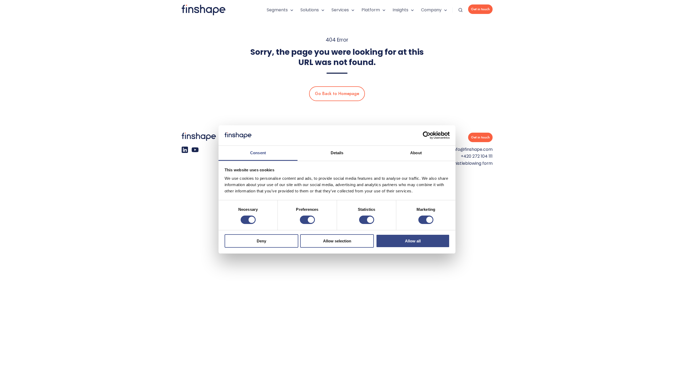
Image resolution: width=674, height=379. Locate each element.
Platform (370, 10)
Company (431, 10)
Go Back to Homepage (337, 94)
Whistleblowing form (471, 163)
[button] (460, 10)
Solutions (309, 10)
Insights (400, 10)
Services (340, 10)
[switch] (307, 220)
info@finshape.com (473, 149)
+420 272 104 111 (477, 156)
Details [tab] (337, 153)
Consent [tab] (258, 153)
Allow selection (337, 241)
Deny (261, 241)
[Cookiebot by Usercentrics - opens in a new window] (427, 135)
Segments (277, 10)
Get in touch (480, 9)
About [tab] (416, 153)
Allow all (413, 241)
